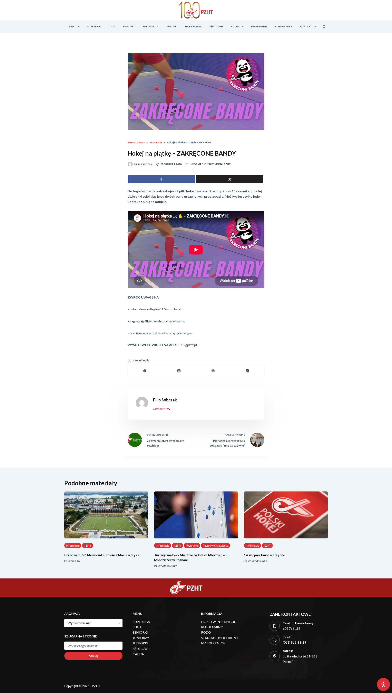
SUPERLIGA (94, 26)
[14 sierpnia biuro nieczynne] (286, 515)
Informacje (198, 164)
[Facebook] (145, 371)
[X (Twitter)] (179, 371)
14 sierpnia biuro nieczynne (264, 555)
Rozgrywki (191, 545)
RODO (206, 632)
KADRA (235, 26)
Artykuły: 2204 (161, 409)
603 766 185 (292, 628)
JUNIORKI (172, 26)
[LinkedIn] (247, 371)
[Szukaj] (324, 26)
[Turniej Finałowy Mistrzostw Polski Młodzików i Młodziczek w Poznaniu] (196, 515)
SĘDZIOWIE (216, 26)
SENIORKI (129, 26)
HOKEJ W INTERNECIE (218, 622)
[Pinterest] (213, 371)
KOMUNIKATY (283, 26)
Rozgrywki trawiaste (215, 545)
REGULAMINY (259, 26)
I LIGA (111, 26)
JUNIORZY (148, 26)
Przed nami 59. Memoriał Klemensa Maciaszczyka (101, 555)
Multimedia (215, 164)
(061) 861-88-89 (294, 642)
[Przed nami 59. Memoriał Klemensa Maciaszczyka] (106, 515)
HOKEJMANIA (193, 26)
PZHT (72, 26)
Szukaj (93, 656)
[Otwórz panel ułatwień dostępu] (383, 684)
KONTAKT (306, 26)
